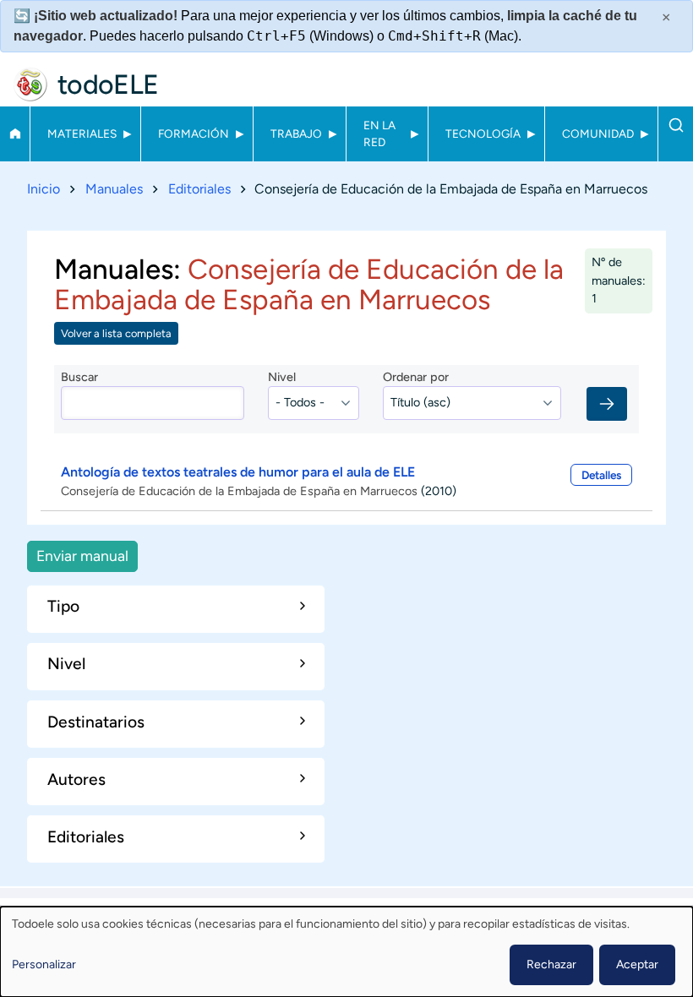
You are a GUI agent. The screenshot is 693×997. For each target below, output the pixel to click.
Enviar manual (82, 555)
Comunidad (598, 133)
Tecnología (483, 133)
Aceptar (637, 964)
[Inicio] (30, 84)
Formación (193, 133)
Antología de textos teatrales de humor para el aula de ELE (238, 472)
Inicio (15, 133)
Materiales (82, 133)
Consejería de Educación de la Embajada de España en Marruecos (239, 490)
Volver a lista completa (116, 333)
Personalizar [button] (44, 964)
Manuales (114, 189)
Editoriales (199, 189)
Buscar (675, 125)
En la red (379, 133)
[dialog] (346, 952)
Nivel (282, 376)
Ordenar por (416, 376)
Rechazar (551, 964)
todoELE (108, 84)
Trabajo (296, 133)
